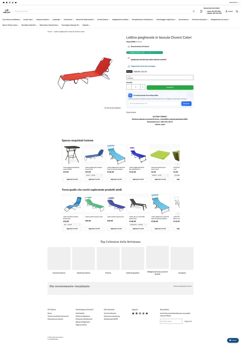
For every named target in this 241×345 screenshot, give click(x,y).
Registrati (188, 321)
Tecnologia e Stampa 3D (70, 25)
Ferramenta (68, 19)
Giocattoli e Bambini (28, 25)
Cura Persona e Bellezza (11, 19)
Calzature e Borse (42, 19)
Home (50, 32)
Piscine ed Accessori (199, 19)
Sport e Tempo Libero (10, 25)
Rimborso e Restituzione (84, 319)
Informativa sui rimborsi (55, 319)
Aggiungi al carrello (72, 179)
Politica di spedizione (83, 316)
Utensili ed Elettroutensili (85, 19)
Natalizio (86, 25)
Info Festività (80, 313)
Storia (50, 313)
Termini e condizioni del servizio (58, 316)
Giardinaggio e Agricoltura (165, 19)
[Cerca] (193, 11)
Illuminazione (183, 19)
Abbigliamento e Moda (120, 19)
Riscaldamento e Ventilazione (142, 19)
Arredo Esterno (102, 19)
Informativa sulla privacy (112, 316)
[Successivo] (178, 164)
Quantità (129, 82)
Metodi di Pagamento (83, 322)
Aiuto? (234, 340)
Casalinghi (56, 19)
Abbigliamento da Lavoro (220, 19)
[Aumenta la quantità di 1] (142, 87)
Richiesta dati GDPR (111, 319)
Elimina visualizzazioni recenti (182, 286)
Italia (233, 2)
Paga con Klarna (81, 325)
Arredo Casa (28, 19)
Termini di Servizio (110, 313)
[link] (72, 164)
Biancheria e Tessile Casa (49, 25)
